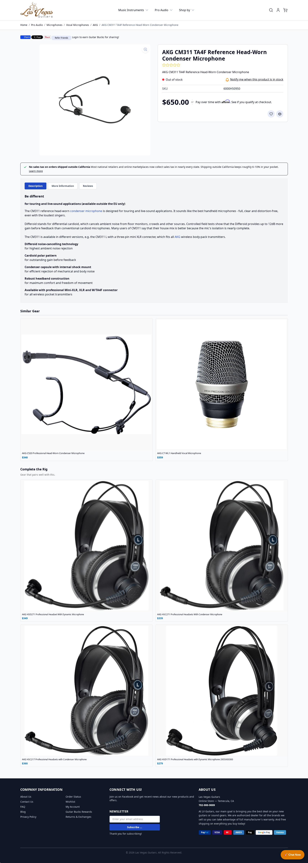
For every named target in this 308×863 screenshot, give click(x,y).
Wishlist (70, 801)
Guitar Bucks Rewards (79, 811)
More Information (63, 186)
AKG (95, 25)
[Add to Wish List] (271, 114)
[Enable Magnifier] (145, 49)
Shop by (184, 10)
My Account (73, 806)
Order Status (73, 796)
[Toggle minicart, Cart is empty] (285, 10)
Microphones (54, 25)
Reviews (88, 186)
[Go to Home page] (36, 10)
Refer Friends (61, 37)
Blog (23, 811)
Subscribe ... (134, 827)
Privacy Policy (28, 816)
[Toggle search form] (271, 10)
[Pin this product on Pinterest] (47, 37)
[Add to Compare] (279, 114)
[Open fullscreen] (94, 99)
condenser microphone (86, 211)
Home (23, 25)
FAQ (22, 806)
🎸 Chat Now (292, 854)
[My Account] (278, 10)
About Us (25, 796)
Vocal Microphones (77, 25)
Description (35, 186)
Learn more (36, 171)
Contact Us (26, 801)
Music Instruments (131, 10)
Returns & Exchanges (78, 816)
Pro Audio (161, 10)
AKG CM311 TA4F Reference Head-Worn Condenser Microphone (140, 25)
